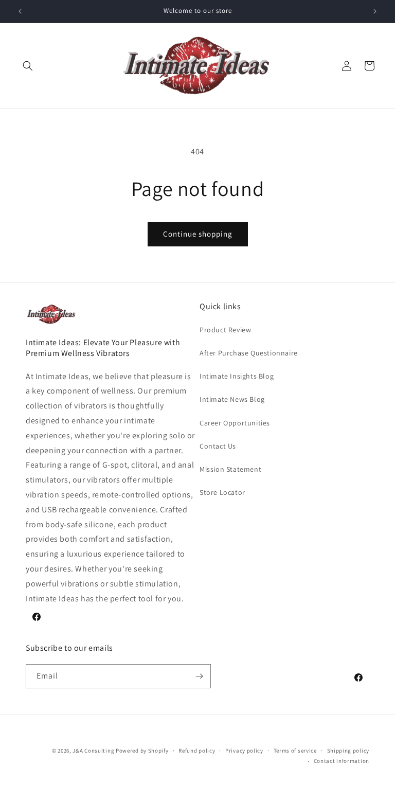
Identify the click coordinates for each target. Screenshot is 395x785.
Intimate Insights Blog (237, 376)
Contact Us (218, 446)
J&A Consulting (93, 750)
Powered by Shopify (142, 750)
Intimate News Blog (232, 399)
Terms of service (295, 750)
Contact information (341, 760)
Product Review (225, 329)
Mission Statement (230, 469)
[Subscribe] (199, 676)
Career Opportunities (235, 422)
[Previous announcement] (20, 11)
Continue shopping (197, 234)
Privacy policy (244, 750)
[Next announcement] (375, 11)
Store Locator (222, 492)
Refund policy (196, 750)
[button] (27, 66)
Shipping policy (348, 750)
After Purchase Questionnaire (249, 353)
